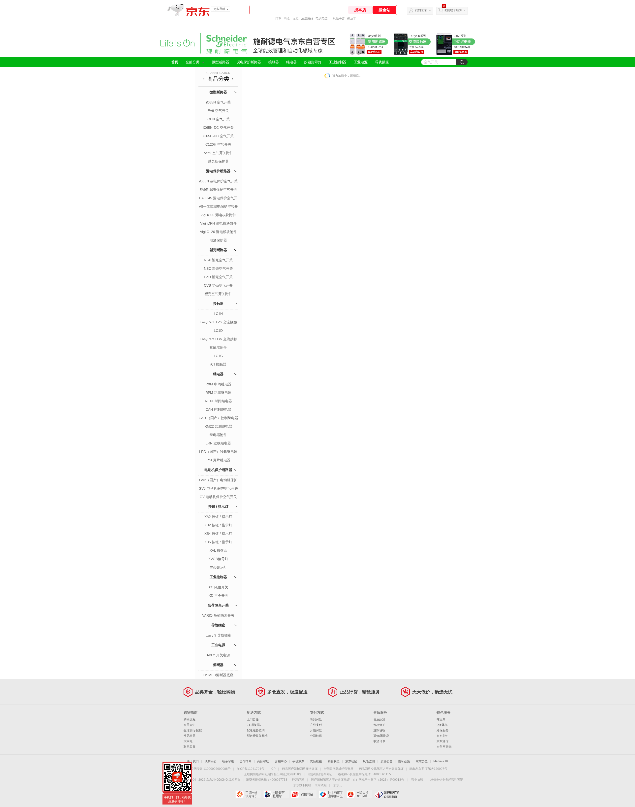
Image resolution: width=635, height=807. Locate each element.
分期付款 (316, 730)
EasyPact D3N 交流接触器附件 (218, 339)
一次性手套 (337, 18)
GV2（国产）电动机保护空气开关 (218, 480)
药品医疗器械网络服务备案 (300, 769)
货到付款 (316, 719)
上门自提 (253, 719)
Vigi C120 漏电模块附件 (218, 232)
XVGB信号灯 (218, 559)
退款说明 (379, 730)
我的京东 (421, 10)
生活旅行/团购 (193, 730)
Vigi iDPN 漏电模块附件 (218, 223)
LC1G (218, 356)
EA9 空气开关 (218, 111)
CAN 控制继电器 (218, 409)
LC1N (218, 314)
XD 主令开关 (218, 596)
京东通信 (442, 741)
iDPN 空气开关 (218, 119)
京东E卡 (442, 736)
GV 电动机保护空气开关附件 (218, 497)
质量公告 (386, 761)
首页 (174, 62)
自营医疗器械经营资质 (338, 769)
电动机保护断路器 (218, 470)
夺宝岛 (441, 719)
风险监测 (369, 761)
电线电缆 (321, 18)
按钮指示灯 (312, 62)
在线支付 (316, 725)
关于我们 (193, 761)
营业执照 (417, 779)
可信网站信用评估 (248, 794)
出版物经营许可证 (320, 774)
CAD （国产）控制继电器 (218, 418)
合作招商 (246, 761)
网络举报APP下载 (359, 794)
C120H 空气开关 (218, 144)
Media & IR (440, 761)
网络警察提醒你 (276, 794)
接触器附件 (218, 347)
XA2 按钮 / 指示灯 (218, 517)
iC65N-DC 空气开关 (218, 128)
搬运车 (351, 18)
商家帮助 (263, 761)
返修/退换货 (381, 736)
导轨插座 (382, 62)
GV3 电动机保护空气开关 (218, 488)
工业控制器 (337, 62)
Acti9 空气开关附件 (218, 153)
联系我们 (210, 761)
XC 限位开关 (218, 587)
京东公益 (422, 761)
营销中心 (281, 761)
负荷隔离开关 (218, 605)
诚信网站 (304, 794)
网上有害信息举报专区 (331, 794)
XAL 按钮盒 (218, 550)
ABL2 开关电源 (218, 655)
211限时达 (254, 725)
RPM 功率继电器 (218, 393)
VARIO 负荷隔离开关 (218, 615)
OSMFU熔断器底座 (218, 675)
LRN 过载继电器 (218, 443)
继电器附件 (218, 435)
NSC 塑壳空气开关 (218, 268)
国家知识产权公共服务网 (387, 794)
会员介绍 (189, 725)
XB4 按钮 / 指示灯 (218, 534)
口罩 (278, 18)
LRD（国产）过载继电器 (218, 452)
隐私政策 (404, 761)
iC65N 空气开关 (218, 102)
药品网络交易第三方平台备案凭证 (381, 769)
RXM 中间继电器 (218, 384)
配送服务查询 (256, 730)
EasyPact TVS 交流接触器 (218, 322)
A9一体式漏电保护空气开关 (218, 206)
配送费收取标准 (257, 736)
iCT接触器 (218, 364)
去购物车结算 (453, 10)
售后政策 (379, 719)
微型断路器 (220, 62)
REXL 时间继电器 (218, 401)
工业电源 (361, 62)
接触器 (273, 62)
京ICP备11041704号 (250, 769)
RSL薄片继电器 (218, 460)
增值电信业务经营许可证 (446, 779)
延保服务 (442, 730)
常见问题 (189, 736)
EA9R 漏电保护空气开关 (218, 190)
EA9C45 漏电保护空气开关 (218, 198)
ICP (273, 769)
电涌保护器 (218, 240)
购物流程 (189, 719)
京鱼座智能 (444, 746)
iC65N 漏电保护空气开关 (218, 181)
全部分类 (192, 62)
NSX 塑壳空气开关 (218, 260)
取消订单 (379, 741)
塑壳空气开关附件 (218, 294)
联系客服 (189, 746)
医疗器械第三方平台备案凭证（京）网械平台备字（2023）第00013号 (357, 779)
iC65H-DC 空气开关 (218, 136)
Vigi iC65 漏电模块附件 (218, 215)
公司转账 (316, 736)
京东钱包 (321, 785)
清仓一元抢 (291, 18)
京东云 (337, 785)
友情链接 (316, 761)
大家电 (188, 741)
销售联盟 (334, 761)
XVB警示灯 (218, 567)
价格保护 (379, 725)
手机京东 (298, 761)
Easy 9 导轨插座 (218, 635)
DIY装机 (442, 725)
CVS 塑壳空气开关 (218, 285)
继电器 (291, 62)
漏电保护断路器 (249, 62)
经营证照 (298, 779)
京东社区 (351, 761)
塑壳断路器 (218, 250)
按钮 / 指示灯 (218, 506)
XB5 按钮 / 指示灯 (218, 542)
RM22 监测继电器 (218, 426)
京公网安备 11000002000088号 (209, 769)
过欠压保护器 (218, 161)
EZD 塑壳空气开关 (218, 277)
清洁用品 (307, 18)
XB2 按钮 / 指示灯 (218, 525)
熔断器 (218, 665)
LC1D (218, 331)
